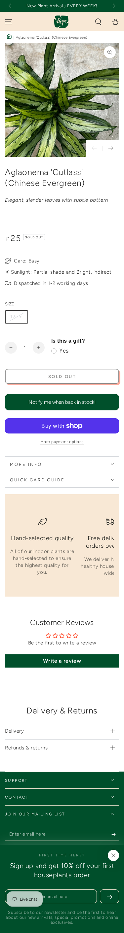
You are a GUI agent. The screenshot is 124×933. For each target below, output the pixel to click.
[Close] (113, 855)
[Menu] (8, 21)
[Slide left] (10, 6)
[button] (98, 21)
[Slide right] (113, 6)
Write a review (62, 661)
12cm (16, 317)
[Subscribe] (115, 834)
